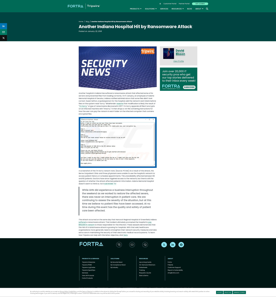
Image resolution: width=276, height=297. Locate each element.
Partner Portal (184, 4)
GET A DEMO (200, 4)
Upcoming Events (145, 262)
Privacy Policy (64, 291)
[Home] (84, 6)
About (199, 9)
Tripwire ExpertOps (88, 270)
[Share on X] (3, 38)
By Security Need (116, 262)
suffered (82, 222)
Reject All (228, 292)
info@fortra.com (173, 273)
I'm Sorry (83, 106)
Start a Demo (143, 275)
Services (164, 9)
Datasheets (143, 267)
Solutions (151, 9)
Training (142, 270)
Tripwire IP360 (87, 265)
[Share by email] (3, 32)
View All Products (88, 275)
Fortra (170, 262)
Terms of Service (87, 291)
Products (136, 9)
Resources (178, 9)
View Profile (178, 61)
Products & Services (90, 259)
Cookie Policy (73, 291)
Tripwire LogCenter (88, 267)
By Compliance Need (118, 265)
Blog (189, 9)
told (110, 183)
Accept (219, 292)
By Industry (114, 267)
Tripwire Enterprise (88, 262)
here (126, 235)
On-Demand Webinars (147, 265)
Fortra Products (87, 278)
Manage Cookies (239, 292)
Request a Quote (145, 273)
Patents (170, 265)
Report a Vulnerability (175, 270)
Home (81, 21)
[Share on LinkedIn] (3, 26)
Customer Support (174, 267)
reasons (119, 103)
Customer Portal (169, 4)
